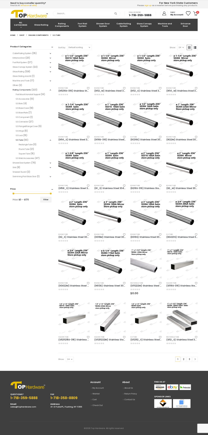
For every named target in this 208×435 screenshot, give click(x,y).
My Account (98, 388)
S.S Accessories (22, 99)
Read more (84, 58)
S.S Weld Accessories (25, 158)
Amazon (25, 5)
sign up (148, 5)
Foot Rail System (82, 25)
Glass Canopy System (144, 25)
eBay (34, 5)
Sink (14, 167)
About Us (128, 388)
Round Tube (63, 88)
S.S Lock (19, 135)
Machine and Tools (165, 25)
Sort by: (62, 47)
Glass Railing (41, 24)
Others (15, 85)
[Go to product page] (74, 68)
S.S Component (23, 117)
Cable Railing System (123, 25)
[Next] (195, 359)
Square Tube (171, 283)
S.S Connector (22, 121)
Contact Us (129, 399)
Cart (94, 399)
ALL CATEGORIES (20, 23)
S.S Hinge (20, 131)
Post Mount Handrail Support (28, 94)
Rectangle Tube (136, 283)
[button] (189, 47)
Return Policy (130, 393)
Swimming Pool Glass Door (24, 176)
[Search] (115, 13)
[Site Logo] (29, 13)
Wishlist (96, 393)
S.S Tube (133, 137)
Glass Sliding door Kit (22, 76)
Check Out (97, 405)
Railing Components (62, 25)
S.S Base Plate (22, 112)
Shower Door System (103, 25)
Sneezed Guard (19, 172)
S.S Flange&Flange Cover (27, 126)
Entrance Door (185, 25)
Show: (173, 47)
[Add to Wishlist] (88, 88)
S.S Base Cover (22, 108)
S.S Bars (19, 103)
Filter (45, 199)
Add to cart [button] (156, 253)
